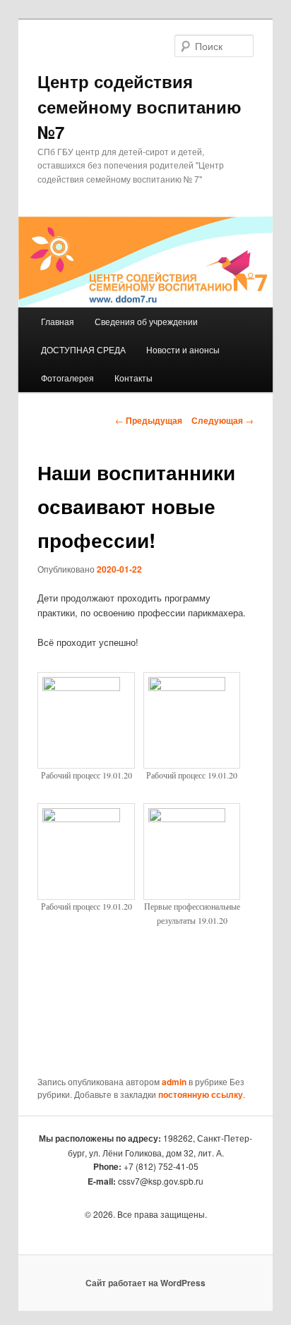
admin (174, 1081)
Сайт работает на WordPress (145, 1282)
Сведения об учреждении (146, 321)
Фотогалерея (67, 378)
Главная (57, 321)
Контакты (133, 378)
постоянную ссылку (200, 1094)
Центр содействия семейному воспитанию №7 (139, 106)
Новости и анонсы (183, 349)
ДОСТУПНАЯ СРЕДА (83, 349)
